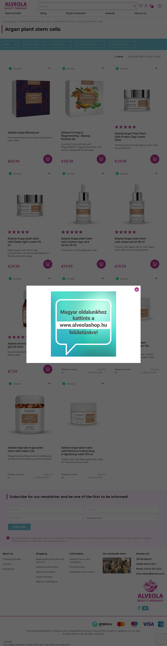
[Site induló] (83, 355)
